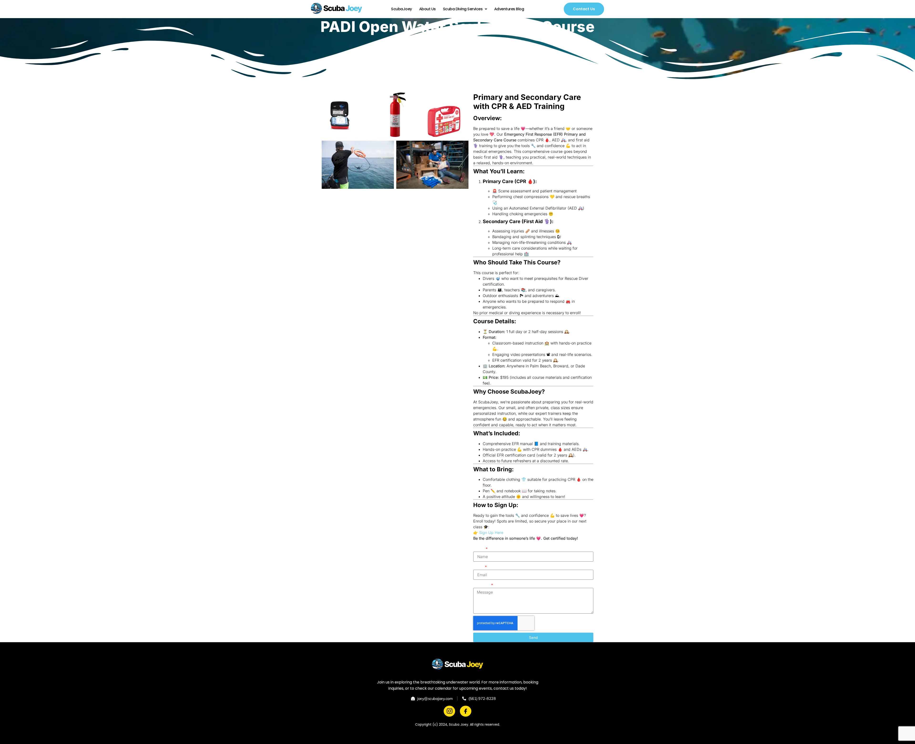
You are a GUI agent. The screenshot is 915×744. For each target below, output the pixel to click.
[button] (465, 9)
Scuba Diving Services (463, 9)
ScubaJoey (401, 9)
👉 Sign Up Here (488, 532)
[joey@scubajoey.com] (413, 698)
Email (478, 566)
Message (481, 585)
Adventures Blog (509, 9)
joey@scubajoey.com (434, 698)
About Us (427, 9)
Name (479, 548)
